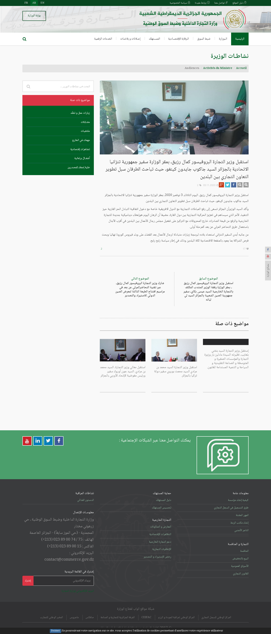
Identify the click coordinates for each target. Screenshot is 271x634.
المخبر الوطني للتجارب (51, 617)
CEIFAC (146, 617)
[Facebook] (268, 250)
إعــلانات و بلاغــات (130, 39)
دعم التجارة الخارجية (160, 542)
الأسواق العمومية (240, 566)
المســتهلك (154, 39)
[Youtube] (268, 257)
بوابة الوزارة (34, 15)
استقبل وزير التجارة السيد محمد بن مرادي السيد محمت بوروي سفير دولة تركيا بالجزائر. (175, 371)
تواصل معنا (219, 3)
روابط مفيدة (201, 3)
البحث (28, 86)
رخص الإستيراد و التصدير (157, 557)
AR (34, 3)
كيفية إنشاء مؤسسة (238, 500)
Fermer (55, 631)
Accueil (241, 68)
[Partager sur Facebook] (233, 184)
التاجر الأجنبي (241, 530)
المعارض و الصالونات (160, 526)
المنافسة (244, 551)
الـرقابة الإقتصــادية (178, 39)
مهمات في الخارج (81, 140)
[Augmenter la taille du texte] (246, 184)
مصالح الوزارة (268, 270)
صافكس (90, 617)
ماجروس (74, 617)
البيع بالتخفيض (240, 558)
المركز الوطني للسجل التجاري (216, 617)
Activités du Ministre (217, 68)
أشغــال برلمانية (82, 158)
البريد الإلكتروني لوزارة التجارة (78, 591)
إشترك (28, 580)
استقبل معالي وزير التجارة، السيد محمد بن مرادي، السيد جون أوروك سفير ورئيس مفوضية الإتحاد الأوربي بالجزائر (122, 371)
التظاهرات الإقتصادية (160, 534)
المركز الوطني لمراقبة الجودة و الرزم (176, 617)
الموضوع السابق (208, 289)
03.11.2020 (209, 185)
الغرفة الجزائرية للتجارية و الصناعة (118, 617)
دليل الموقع (238, 3)
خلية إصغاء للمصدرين (78, 167)
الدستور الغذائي (85, 500)
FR (26, 3)
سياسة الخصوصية (179, 3)
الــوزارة (223, 39)
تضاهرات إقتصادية (80, 149)
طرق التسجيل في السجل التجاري (231, 507)
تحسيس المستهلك (161, 507)
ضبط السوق (203, 39)
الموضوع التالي (140, 287)
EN (42, 3)
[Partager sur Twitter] (227, 184)
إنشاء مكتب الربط (239, 523)
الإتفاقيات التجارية (161, 549)
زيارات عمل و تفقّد (80, 113)
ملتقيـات (85, 131)
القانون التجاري (241, 573)
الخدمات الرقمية (103, 39)
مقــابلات (85, 122)
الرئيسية (239, 39)
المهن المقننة (242, 515)
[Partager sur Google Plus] (221, 184)
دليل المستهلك (163, 500)
